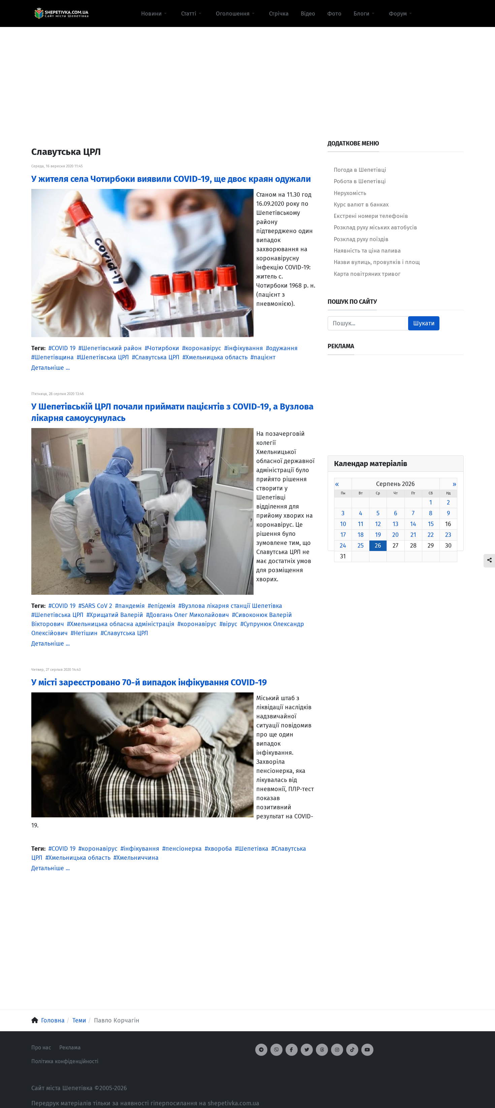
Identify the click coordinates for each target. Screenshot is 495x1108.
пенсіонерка (183, 848)
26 (378, 545)
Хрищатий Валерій (116, 615)
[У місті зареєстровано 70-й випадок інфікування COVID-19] (142, 754)
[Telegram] (261, 1050)
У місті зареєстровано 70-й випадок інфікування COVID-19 (149, 682)
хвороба (220, 848)
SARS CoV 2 (96, 606)
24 (343, 545)
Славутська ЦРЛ (157, 357)
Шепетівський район (111, 348)
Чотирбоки (163, 348)
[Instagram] (337, 1050)
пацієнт (264, 357)
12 (378, 524)
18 (361, 535)
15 (431, 524)
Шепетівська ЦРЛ (104, 357)
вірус (230, 624)
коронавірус (203, 348)
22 (431, 535)
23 (448, 535)
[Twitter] (307, 1050)
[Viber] (276, 1050)
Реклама (70, 1047)
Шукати (424, 323)
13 (395, 524)
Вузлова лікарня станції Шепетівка (232, 606)
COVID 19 (63, 348)
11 (360, 524)
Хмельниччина (138, 857)
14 (413, 524)
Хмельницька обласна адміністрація (122, 624)
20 (395, 535)
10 (343, 524)
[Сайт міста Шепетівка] (61, 13)
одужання (283, 348)
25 (361, 545)
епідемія (163, 606)
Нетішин (86, 633)
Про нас (41, 1047)
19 (378, 535)
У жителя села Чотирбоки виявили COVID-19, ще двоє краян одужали (171, 179)
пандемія (131, 606)
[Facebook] (292, 1050)
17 (343, 535)
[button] (155, 13)
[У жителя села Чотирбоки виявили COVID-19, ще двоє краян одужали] (142, 262)
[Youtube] (367, 1050)
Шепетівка (253, 848)
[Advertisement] (247, 74)
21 (413, 535)
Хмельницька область (217, 357)
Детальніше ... (50, 367)
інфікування (245, 348)
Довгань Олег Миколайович (189, 615)
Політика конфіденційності (64, 1061)
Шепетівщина (54, 357)
